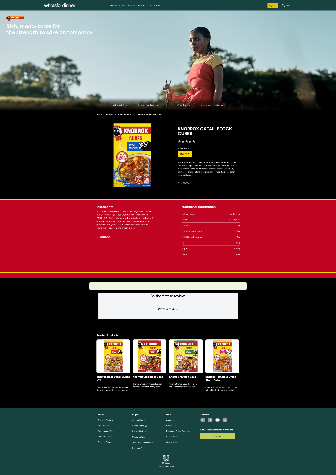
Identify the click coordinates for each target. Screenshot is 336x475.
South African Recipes (107, 431)
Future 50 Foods (105, 437)
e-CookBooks (172, 437)
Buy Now (184, 154)
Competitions (172, 442)
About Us (170, 420)
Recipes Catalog (105, 442)
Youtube (217, 420)
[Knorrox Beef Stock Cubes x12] (113, 356)
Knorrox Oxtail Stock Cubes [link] (150, 114)
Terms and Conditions (141, 442)
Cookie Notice (138, 426)
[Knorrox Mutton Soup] (186, 356)
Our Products (143, 5)
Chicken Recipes (105, 420)
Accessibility (137, 420)
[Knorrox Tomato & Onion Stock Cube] (222, 356)
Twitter (224, 420)
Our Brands (127, 5)
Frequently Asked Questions (178, 431)
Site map (136, 448)
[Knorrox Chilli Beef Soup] (149, 356)
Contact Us (171, 425)
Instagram (210, 420)
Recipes (113, 5)
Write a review (168, 309)
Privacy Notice (138, 431)
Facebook (202, 420)
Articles (157, 5)
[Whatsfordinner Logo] (59, 5)
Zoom (161, 186)
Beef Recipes (104, 425)
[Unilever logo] (166, 459)
